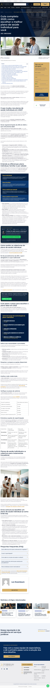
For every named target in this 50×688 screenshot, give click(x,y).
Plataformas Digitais (25, 7)
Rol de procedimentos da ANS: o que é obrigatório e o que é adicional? (14, 71)
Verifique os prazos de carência (7, 77)
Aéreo (2, 7)
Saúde (5, 7)
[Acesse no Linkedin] (4, 669)
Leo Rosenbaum (6, 57)
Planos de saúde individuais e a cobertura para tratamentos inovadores (15, 79)
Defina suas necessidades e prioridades (9, 73)
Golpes (8, 7)
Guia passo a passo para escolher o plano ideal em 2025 (12, 72)
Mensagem (37, 86)
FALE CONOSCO (11, 656)
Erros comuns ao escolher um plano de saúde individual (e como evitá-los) (14, 82)
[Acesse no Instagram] (7, 669)
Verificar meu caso (7, 298)
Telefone (36, 81)
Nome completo (38, 72)
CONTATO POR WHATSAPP (42, 105)
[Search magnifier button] (27, 4)
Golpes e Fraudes (37, 677)
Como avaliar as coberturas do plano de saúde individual (12, 70)
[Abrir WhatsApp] (47, 685)
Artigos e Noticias (8, 12)
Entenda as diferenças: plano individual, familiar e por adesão (13, 67)
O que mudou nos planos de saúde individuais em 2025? (12, 65)
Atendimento (36, 4)
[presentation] (48, 612)
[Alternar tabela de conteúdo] (27, 64)
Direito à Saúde (7, 33)
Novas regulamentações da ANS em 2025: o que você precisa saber (14, 66)
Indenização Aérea (45, 4)
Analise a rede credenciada (7, 76)
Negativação (36, 675)
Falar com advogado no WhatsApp (12, 236)
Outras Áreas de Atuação (36, 7)
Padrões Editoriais (37, 669)
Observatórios (45, 7)
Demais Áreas (36, 679)
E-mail (36, 77)
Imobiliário (18, 7)
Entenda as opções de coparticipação (9, 78)
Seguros (13, 7)
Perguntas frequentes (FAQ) (7, 83)
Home (2, 12)
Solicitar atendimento (27, 664)
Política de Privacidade (40, 99)
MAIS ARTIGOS (15, 590)
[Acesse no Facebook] (2, 669)
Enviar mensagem (41, 95)
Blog (2, 33)
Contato (30, 686)
